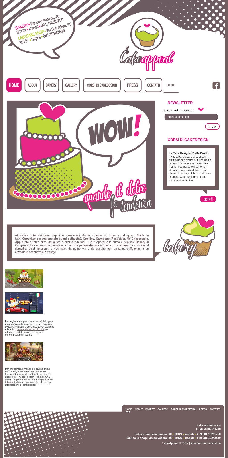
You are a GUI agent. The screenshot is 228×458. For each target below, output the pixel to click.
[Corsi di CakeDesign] (210, 202)
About (32, 85)
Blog (171, 85)
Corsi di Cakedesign (101, 85)
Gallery (71, 85)
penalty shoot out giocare (30, 329)
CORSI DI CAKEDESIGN (183, 409)
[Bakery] (189, 259)
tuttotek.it (10, 382)
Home (14, 85)
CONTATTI (215, 409)
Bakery (51, 85)
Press (132, 85)
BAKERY (150, 409)
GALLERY (162, 409)
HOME (129, 409)
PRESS (203, 409)
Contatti (153, 85)
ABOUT (139, 409)
